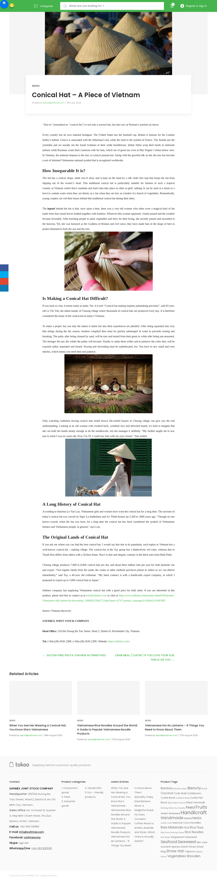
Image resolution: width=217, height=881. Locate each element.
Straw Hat (175, 851)
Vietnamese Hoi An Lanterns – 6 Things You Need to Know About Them (174, 727)
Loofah (164, 823)
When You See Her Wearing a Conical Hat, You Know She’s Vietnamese (37, 727)
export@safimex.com (54, 102)
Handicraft (194, 812)
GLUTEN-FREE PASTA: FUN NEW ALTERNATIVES (76, 655)
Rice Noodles (194, 832)
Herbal (188, 818)
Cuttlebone (194, 793)
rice (186, 827)
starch (184, 846)
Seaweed (187, 841)
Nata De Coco (181, 822)
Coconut (167, 793)
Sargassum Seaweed (184, 837)
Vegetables (176, 856)
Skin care (201, 842)
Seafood (169, 841)
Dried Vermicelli (195, 802)
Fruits (201, 807)
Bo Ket (204, 788)
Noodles (196, 822)
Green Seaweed (170, 813)
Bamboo (167, 788)
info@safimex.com (96, 595)
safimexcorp (32, 837)
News (36, 86)
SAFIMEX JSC (32, 875)
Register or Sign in (196, 6)
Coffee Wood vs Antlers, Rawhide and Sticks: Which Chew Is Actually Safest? (144, 832)
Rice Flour (197, 827)
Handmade (172, 818)
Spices (176, 846)
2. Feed (66, 797)
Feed (190, 807)
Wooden (193, 856)
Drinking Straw (167, 808)
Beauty (194, 788)
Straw (192, 846)
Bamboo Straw (180, 788)
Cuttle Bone (168, 797)
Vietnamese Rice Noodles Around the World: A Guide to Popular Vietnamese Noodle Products (107, 729)
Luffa (169, 823)
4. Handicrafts (93, 788)
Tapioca (190, 851)
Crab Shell (180, 793)
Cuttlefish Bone (183, 798)
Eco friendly (180, 808)
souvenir (166, 846)
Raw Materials (172, 827)
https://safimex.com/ (119, 641)
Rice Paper (165, 837)
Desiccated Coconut (176, 802)
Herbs (197, 818)
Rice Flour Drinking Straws (172, 832)
